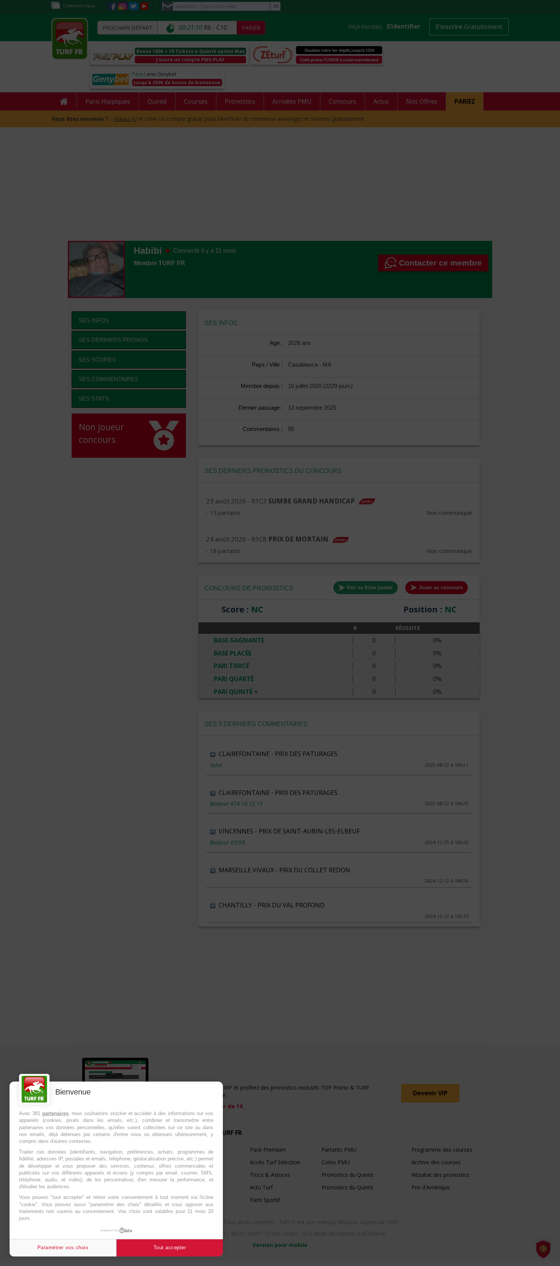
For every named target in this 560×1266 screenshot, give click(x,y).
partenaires (55, 1113)
